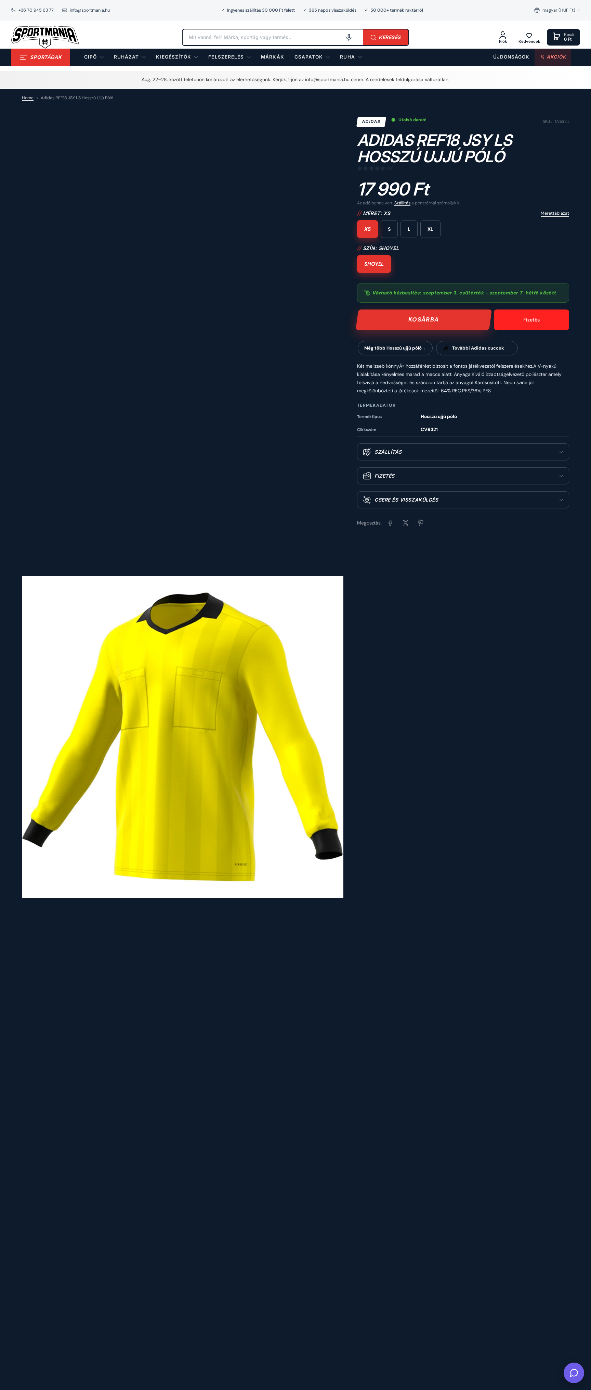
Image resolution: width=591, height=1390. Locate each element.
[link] (272, 57)
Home (28, 98)
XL (430, 229)
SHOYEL (374, 264)
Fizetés (531, 320)
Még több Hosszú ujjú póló (393, 348)
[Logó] (45, 37)
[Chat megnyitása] (574, 1373)
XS (367, 229)
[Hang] (348, 37)
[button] (557, 10)
